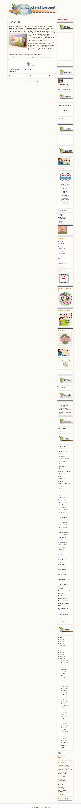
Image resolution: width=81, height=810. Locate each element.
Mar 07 (65, 731)
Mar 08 (65, 729)
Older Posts (51, 76)
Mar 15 (64, 714)
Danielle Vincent (65, 187)
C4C (59, 453)
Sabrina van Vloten (65, 201)
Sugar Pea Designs (62, 579)
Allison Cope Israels (65, 184)
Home (32, 76)
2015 (61, 643)
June (62, 673)
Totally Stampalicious (63, 603)
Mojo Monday (61, 517)
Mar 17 (64, 710)
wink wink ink (61, 617)
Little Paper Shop (62, 509)
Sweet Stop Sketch (62, 584)
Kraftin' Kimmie (65, 195)
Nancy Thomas (61, 216)
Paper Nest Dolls (62, 532)
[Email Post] (35, 69)
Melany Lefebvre (65, 199)
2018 (61, 637)
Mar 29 (64, 686)
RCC (59, 539)
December (63, 660)
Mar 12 (64, 723)
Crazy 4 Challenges (62, 241)
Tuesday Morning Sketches (64, 608)
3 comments (30, 69)
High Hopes (60, 488)
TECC (59, 593)
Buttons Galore (61, 451)
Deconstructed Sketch (63, 471)
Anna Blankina (65, 185)
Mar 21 (64, 703)
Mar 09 (65, 727)
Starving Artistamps (63, 574)
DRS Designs (61, 473)
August (63, 669)
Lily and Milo (61, 507)
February (63, 745)
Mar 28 (64, 688)
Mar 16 (64, 712)
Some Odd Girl (61, 559)
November (63, 662)
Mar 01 (64, 742)
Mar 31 (64, 682)
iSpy (59, 495)
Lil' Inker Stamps (62, 505)
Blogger (48, 807)
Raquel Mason (61, 266)
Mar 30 (65, 684)
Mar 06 (65, 734)
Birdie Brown (61, 448)
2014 (61, 645)
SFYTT (59, 554)
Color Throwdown (62, 461)
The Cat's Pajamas (62, 431)
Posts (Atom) (35, 81)
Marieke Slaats (65, 196)
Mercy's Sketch (61, 514)
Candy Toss (20, 31)
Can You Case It (61, 456)
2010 (61, 654)
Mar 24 (64, 697)
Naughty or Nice (62, 524)
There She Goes (62, 600)
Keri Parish (65, 194)
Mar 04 (65, 738)
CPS (59, 463)
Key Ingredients (61, 497)
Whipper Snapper (62, 614)
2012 (61, 650)
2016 (61, 641)
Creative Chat (61, 466)
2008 (61, 658)
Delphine (65, 188)
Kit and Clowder (62, 500)
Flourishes (60, 478)
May (62, 675)
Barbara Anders (62, 246)
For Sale (60, 481)
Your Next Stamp (62, 622)
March (63, 680)
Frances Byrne (61, 251)
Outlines (60, 529)
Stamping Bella (61, 569)
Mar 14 (64, 719)
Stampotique (61, 572)
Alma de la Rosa (62, 214)
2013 (61, 648)
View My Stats (60, 753)
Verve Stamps (61, 612)
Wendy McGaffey (62, 217)
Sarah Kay (60, 549)
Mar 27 (64, 690)
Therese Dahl (65, 203)
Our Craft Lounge (62, 527)
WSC (59, 619)
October (63, 665)
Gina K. (14, 71)
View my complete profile (64, 89)
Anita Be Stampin (62, 446)
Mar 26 (64, 692)
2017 (61, 639)
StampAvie (60, 567)
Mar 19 (64, 707)
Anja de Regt (61, 243)
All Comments (63, 121)
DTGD (59, 476)
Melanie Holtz (65, 198)
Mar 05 (65, 736)
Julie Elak (60, 222)
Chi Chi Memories (62, 458)
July (62, 671)
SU (59, 577)
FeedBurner (68, 112)
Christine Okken (62, 218)
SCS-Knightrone (62, 387)
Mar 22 (64, 701)
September (64, 667)
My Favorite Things (62, 519)
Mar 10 (64, 725)
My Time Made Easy (63, 522)
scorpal (59, 552)
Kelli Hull (60, 258)
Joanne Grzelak (61, 253)
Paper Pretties (61, 534)
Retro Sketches (61, 542)
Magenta (60, 512)
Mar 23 (64, 699)
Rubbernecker (61, 547)
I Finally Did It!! (14, 21)
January (63, 747)
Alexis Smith (65, 183)
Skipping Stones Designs (64, 557)
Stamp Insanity (61, 564)
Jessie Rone (65, 192)
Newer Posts (12, 76)
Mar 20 (65, 705)
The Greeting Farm (62, 598)
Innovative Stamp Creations (64, 491)
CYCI (59, 468)
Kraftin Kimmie (61, 502)
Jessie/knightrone (17, 69)
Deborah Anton (61, 220)
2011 (61, 652)
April (62, 678)
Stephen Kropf (65, 202)
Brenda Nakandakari (63, 221)
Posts (61, 118)
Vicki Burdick (61, 261)
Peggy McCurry (62, 263)
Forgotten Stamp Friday (63, 483)
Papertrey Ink (61, 537)
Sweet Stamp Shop (62, 582)
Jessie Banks (65, 191)
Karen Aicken (61, 256)
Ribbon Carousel (62, 544)
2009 (61, 656)
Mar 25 (64, 695)
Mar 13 (64, 721)
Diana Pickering (65, 190)
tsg (59, 605)
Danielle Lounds (61, 248)
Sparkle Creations (62, 562)
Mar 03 (65, 740)
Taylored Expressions (63, 590)
